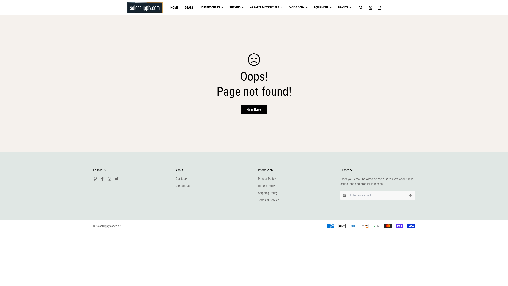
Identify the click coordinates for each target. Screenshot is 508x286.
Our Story (182, 179)
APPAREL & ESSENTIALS (264, 7)
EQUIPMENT (321, 7)
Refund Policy (267, 186)
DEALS (189, 7)
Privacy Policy (267, 179)
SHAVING (235, 7)
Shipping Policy (268, 193)
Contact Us (183, 186)
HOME (174, 7)
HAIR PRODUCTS (210, 7)
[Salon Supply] (145, 7)
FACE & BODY (296, 7)
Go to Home (254, 109)
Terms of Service (268, 200)
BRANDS (343, 7)
